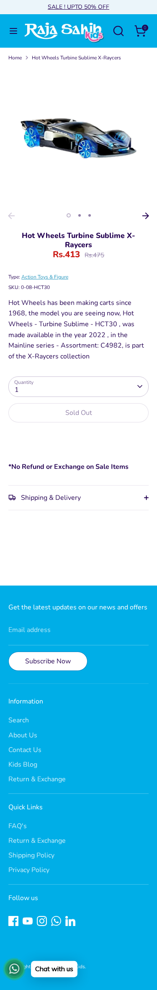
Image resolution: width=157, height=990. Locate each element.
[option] (78, 138)
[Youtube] (28, 921)
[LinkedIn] (70, 921)
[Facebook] (13, 921)
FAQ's (17, 826)
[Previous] (11, 216)
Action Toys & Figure (44, 277)
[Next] (145, 216)
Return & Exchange (37, 779)
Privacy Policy (28, 870)
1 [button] (69, 215)
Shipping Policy (31, 855)
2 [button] (79, 215)
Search (18, 720)
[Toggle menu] (10, 31)
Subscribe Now (48, 661)
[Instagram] (42, 921)
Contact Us (24, 750)
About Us (22, 735)
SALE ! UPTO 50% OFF (78, 7)
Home (15, 57)
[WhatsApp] (56, 921)
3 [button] (89, 215)
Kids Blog (22, 764)
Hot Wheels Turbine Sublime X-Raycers (76, 57)
